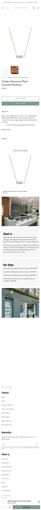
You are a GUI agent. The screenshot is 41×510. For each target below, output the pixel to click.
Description (5, 111)
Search (4, 397)
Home (3, 77)
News (3, 482)
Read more (6, 129)
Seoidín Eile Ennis (7, 467)
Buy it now (20, 103)
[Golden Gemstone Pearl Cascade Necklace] (20, 172)
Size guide (4, 486)
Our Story (5, 459)
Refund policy (6, 417)
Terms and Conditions (8, 409)
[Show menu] (2, 8)
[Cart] (38, 8)
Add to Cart (26, 507)
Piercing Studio (6, 490)
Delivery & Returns (7, 405)
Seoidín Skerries (6, 475)
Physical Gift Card (7, 425)
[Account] (33, 8)
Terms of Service (35, 447)
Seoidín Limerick (6, 471)
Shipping (4, 138)
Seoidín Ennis (5, 463)
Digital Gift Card (6, 421)
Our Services (5, 478)
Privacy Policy (6, 413)
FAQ (3, 401)
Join (36, 444)
